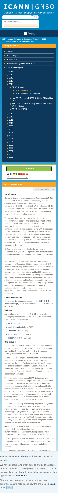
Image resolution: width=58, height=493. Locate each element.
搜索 (35, 17)
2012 (11, 117)
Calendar (10, 52)
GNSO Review (10, 41)
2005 (11, 139)
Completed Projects (31, 39)
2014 (44, 39)
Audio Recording (15, 327)
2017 (11, 75)
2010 (11, 123)
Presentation (13, 338)
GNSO (7, 354)
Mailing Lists (12, 60)
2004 (11, 142)
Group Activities (14, 39)
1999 (11, 157)
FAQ (41, 304)
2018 (11, 72)
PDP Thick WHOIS (19, 109)
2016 (11, 78)
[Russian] (23, 173)
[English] (8, 173)
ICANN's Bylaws (31, 354)
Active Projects (13, 56)
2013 (11, 114)
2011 (11, 120)
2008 (11, 129)
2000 (11, 154)
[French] (11, 173)
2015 (11, 81)
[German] (14, 173)
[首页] (29, 9)
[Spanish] (27, 173)
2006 (11, 136)
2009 (11, 126)
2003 (11, 145)
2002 (11, 148)
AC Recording (14, 324)
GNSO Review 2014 (23, 90)
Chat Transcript (14, 334)
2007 (11, 132)
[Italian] (17, 173)
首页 (4, 39)
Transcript (12, 331)
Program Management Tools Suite (21, 64)
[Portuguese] (20, 173)
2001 (11, 151)
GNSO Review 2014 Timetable (27, 93)
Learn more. (22, 475)
